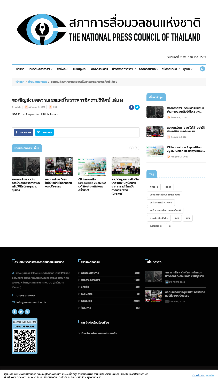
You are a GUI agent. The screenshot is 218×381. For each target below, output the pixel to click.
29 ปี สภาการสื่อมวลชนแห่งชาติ (165, 210)
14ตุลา (168, 186)
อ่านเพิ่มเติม (198, 375)
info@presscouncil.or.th (31, 302)
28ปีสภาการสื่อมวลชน (161, 202)
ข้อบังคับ (62, 69)
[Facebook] (14, 311)
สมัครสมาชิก (169, 69)
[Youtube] (27, 311)
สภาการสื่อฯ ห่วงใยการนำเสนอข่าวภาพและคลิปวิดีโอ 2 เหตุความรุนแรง (26, 184)
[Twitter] (21, 311)
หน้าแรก (19, 69)
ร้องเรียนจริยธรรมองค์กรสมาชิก (99, 333)
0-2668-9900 (26, 295)
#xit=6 (154, 186)
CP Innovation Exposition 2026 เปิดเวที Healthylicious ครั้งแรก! (92, 184)
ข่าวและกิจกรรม (37, 81)
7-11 (177, 218)
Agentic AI (156, 226)
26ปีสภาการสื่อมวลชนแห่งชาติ (165, 194)
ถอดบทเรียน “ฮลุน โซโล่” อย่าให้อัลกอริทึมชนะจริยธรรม (58, 183)
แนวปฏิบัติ (79, 69)
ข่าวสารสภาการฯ (122, 69)
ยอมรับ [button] (210, 375)
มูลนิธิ (186, 69)
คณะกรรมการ (99, 69)
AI (170, 226)
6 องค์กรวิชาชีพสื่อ (159, 218)
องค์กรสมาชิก (147, 69)
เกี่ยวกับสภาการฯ (39, 69)
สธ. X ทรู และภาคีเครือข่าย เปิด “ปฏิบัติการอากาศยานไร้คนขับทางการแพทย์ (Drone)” (125, 186)
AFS (188, 218)
